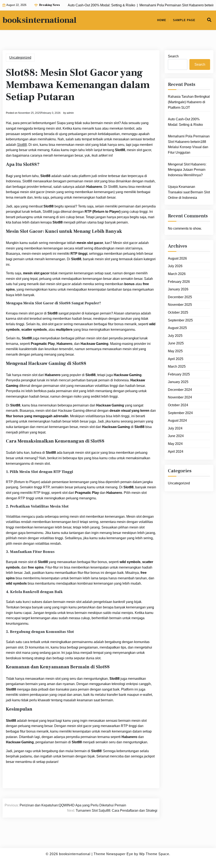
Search (173, 56)
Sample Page (184, 20)
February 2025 (179, 374)
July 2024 (175, 428)
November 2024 (180, 397)
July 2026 (175, 266)
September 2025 (180, 320)
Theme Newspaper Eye (113, 854)
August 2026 (177, 258)
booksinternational (40, 20)
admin (70, 113)
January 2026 (178, 289)
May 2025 (175, 351)
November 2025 (180, 304)
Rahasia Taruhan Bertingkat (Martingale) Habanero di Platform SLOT (189, 102)
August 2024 (177, 420)
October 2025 (178, 312)
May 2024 (175, 444)
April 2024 (175, 451)
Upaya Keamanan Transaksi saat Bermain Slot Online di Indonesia (189, 192)
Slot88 (22, 144)
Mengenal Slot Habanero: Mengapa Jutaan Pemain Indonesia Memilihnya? (187, 170)
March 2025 (177, 366)
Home (161, 20)
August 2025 (177, 328)
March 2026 (177, 274)
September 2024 (180, 413)
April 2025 (175, 359)
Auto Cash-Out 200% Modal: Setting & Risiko (185, 121)
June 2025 (176, 343)
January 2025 (178, 382)
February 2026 (179, 281)
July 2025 (175, 335)
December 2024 (180, 389)
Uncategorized (20, 57)
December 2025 (180, 297)
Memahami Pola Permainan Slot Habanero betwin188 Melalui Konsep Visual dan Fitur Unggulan (189, 144)
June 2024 (176, 436)
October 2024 (178, 405)
